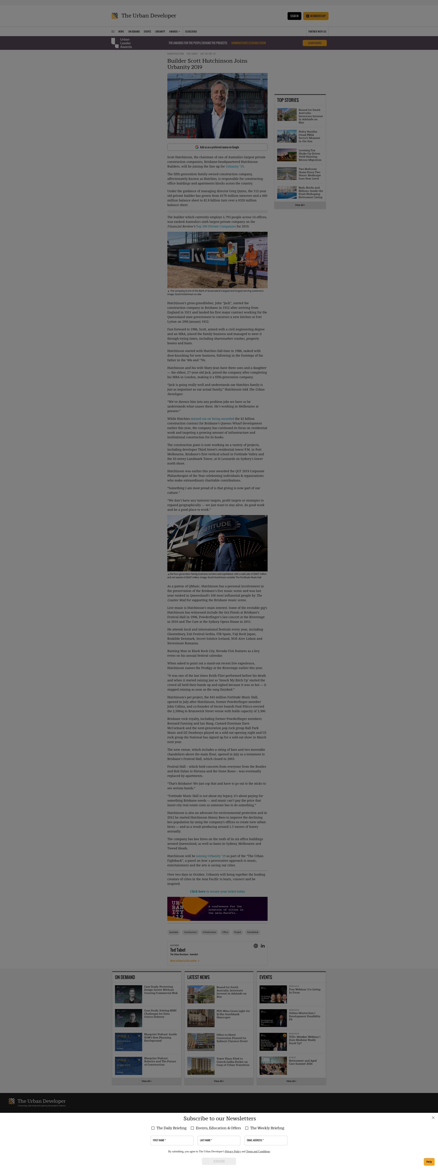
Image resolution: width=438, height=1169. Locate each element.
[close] (433, 1117)
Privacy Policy (233, 1151)
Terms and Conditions (258, 1151)
